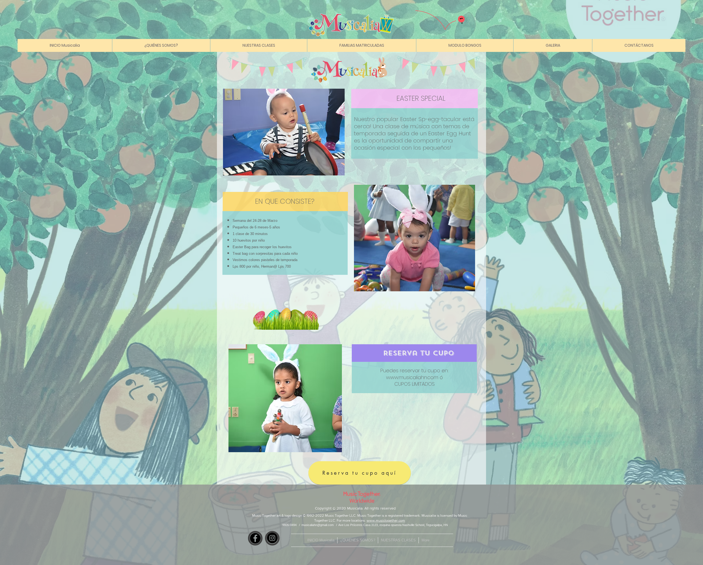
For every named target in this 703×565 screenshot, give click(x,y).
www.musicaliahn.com (412, 377)
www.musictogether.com (386, 520)
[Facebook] (255, 538)
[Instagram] (272, 538)
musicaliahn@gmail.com (318, 525)
